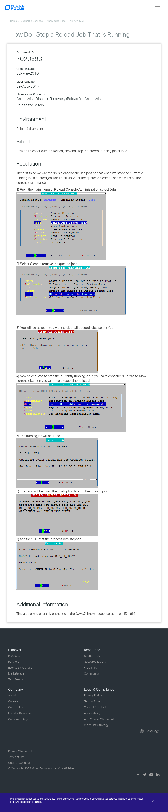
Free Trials (90, 667)
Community (91, 673)
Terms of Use (92, 701)
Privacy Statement (20, 751)
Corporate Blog (18, 719)
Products (14, 655)
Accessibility (92, 713)
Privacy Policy (93, 695)
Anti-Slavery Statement (99, 719)
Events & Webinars (20, 667)
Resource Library (95, 661)
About (12, 695)
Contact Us (15, 707)
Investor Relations (19, 713)
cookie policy (24, 801)
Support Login (93, 655)
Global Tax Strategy (96, 725)
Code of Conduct (95, 707)
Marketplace (16, 673)
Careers (13, 701)
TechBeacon (16, 679)
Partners (13, 661)
